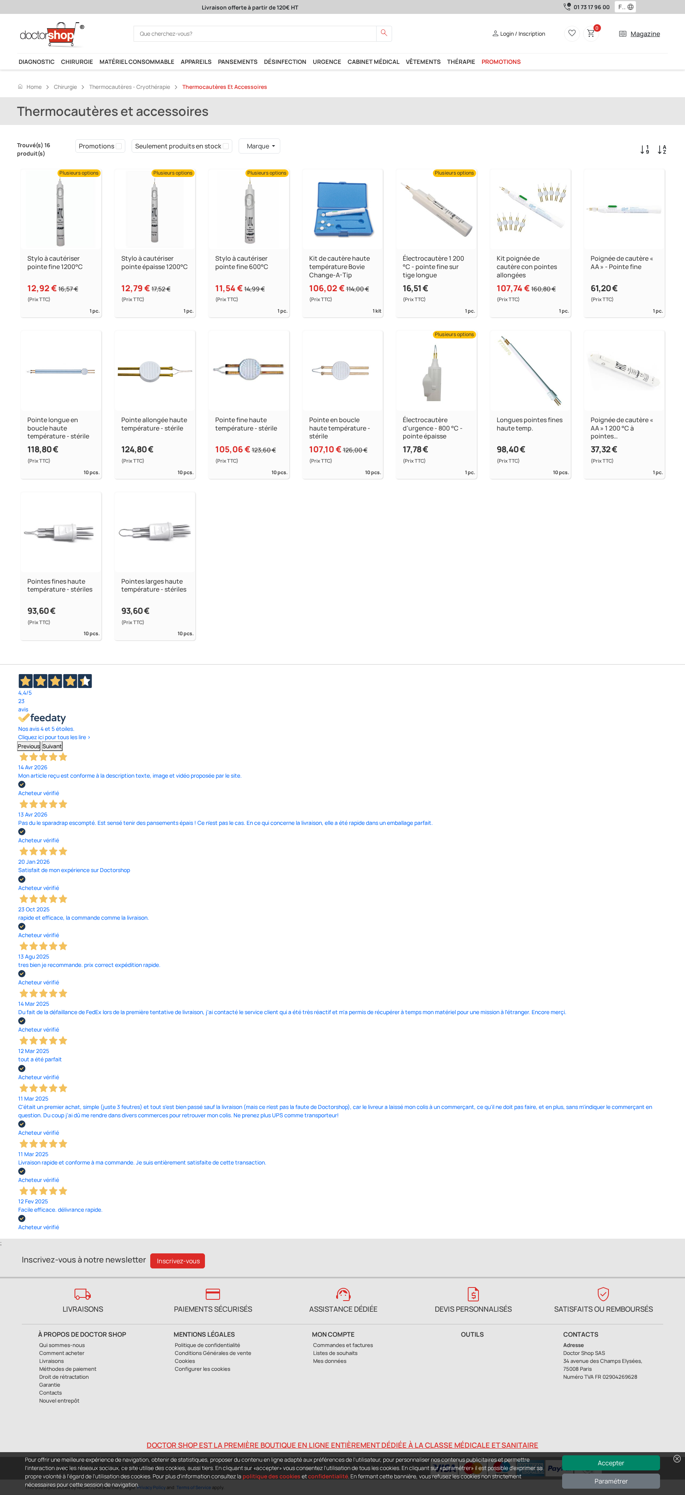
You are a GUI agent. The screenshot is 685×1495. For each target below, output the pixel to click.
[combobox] (620, 7)
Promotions (501, 61)
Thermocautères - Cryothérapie (129, 86)
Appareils (196, 61)
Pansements (238, 61)
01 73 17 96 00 (592, 7)
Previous (29, 746)
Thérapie (461, 61)
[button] (632, 7)
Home (29, 86)
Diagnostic (37, 61)
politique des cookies (271, 1476)
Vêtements (423, 61)
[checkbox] (119, 146)
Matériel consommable (136, 61)
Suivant (52, 746)
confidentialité (328, 1476)
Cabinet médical (374, 61)
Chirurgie (77, 61)
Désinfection (285, 61)
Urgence (327, 61)
